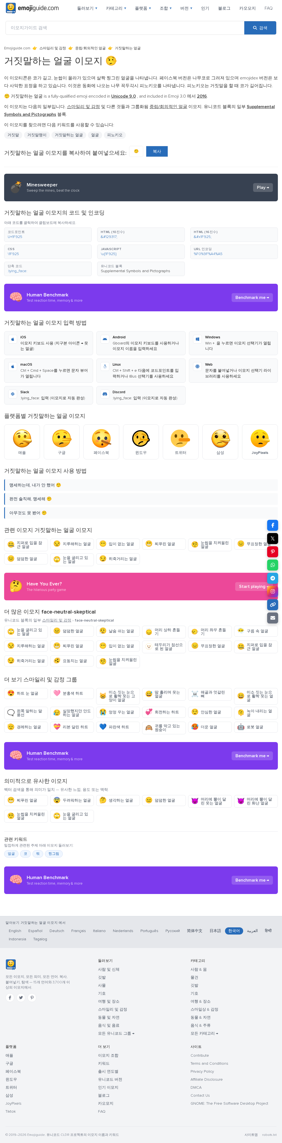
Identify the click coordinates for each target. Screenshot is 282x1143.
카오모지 (247, 8)
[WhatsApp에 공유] (272, 565)
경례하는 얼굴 (24, 727)
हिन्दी (268, 930)
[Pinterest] (32, 997)
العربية (252, 930)
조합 (166, 8)
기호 (102, 993)
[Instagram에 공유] (272, 591)
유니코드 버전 (110, 1079)
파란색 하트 (114, 727)
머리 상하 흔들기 (162, 632)
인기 (205, 8)
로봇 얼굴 (250, 727)
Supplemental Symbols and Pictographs (135, 271)
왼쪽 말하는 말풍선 (24, 713)
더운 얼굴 (204, 727)
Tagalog (40, 939)
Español (35, 930)
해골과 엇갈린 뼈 (208, 694)
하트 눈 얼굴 (22, 693)
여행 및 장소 (109, 1001)
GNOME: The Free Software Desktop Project (229, 1103)
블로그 (224, 8)
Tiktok (11, 1111)
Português (149, 930)
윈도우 (11, 1079)
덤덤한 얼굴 (22, 559)
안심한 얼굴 (206, 712)
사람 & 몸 (199, 969)
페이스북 (13, 1071)
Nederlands (123, 930)
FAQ (269, 8)
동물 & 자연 (201, 1017)
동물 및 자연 (109, 1017)
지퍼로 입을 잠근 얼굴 (24, 544)
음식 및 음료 (109, 1025)
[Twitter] (21, 997)
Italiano (99, 930)
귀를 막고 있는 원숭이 (162, 728)
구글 (9, 1063)
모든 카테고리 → (204, 1033)
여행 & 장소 (201, 1001)
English (15, 930)
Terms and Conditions (209, 1063)
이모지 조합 (108, 1055)
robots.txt (269, 1135)
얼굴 (95, 135)
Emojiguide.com (17, 48)
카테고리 (116, 8)
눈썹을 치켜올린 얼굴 (210, 544)
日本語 (215, 930)
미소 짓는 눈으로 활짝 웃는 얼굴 (255, 696)
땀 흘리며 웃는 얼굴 (162, 694)
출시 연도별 (108, 1071)
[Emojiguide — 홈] (11, 964)
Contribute (200, 1055)
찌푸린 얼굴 (160, 544)
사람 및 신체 (109, 969)
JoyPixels (13, 1103)
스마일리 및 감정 (52, 48)
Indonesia (17, 939)
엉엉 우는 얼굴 (116, 712)
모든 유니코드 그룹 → (116, 1033)
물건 (194, 977)
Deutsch (57, 930)
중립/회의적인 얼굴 (90, 48)
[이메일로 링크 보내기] (272, 617)
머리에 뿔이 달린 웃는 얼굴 (208, 801)
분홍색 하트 (68, 693)
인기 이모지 (108, 1087)
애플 (9, 1055)
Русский (173, 930)
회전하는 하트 (162, 712)
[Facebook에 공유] (272, 525)
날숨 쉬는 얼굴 (116, 631)
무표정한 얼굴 (254, 544)
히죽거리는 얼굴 (118, 559)
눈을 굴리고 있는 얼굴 (70, 559)
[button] (48, 234)
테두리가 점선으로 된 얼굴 (164, 647)
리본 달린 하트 (70, 727)
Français (78, 930)
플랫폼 (143, 8)
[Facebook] (10, 997)
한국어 (234, 930)
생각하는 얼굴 (116, 800)
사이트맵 (251, 1135)
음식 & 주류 (201, 1025)
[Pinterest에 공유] (272, 551)
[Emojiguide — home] (32, 8)
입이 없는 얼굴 (116, 544)
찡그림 (53, 854)
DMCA (196, 1087)
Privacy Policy (202, 1071)
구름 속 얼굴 (252, 631)
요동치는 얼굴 (70, 661)
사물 (102, 985)
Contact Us (200, 1095)
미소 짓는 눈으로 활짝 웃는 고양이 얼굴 (117, 696)
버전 (186, 8)
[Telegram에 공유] (272, 578)
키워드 (104, 1063)
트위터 (11, 1087)
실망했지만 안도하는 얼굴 (72, 713)
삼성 (9, 1095)
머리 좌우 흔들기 (208, 632)
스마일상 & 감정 (204, 1009)
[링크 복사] (272, 604)
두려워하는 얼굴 (72, 800)
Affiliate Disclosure (207, 1079)
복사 (157, 151)
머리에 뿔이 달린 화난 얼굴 (254, 801)
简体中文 (194, 930)
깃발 (102, 977)
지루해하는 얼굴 (72, 544)
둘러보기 (87, 8)
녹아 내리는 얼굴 (254, 713)
